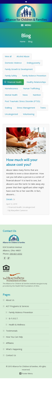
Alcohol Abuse (23, 56)
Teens (43, 107)
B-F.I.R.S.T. (13, 318)
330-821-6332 (16, 253)
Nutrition (37, 95)
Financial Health (14, 82)
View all (8, 56)
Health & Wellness (17, 324)
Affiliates (10, 343)
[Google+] (8, 258)
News (25, 95)
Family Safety (11, 75)
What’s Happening (14, 349)
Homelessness (11, 88)
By (18, 210)
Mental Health (11, 95)
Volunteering (28, 114)
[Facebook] (4, 258)
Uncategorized (11, 114)
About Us (10, 300)
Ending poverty (33, 62)
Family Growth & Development (19, 69)
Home (22, 41)
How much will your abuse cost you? (21, 162)
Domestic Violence (13, 62)
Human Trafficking (31, 88)
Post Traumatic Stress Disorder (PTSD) (22, 101)
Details (9, 199)
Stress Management (26, 107)
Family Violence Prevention (34, 75)
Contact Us (11, 355)
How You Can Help (14, 337)
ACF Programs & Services (17, 306)
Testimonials (11, 330)
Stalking (8, 107)
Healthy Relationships (36, 82)
